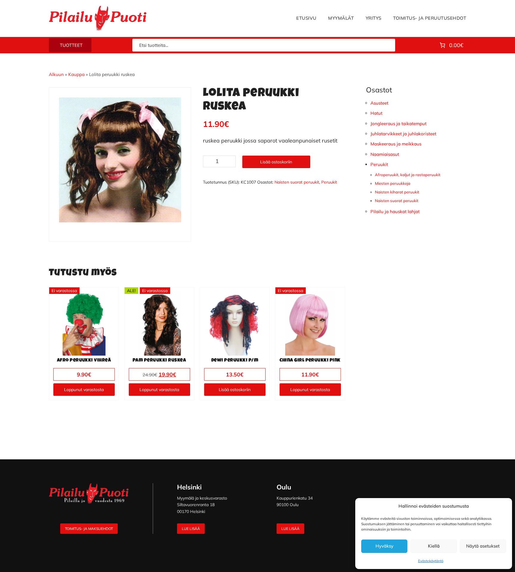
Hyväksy (384, 546)
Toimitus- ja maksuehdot (89, 528)
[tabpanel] (120, 160)
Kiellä (434, 546)
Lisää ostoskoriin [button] (235, 389)
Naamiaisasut (384, 154)
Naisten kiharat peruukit (397, 192)
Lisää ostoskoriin (276, 162)
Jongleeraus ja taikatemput (398, 123)
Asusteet (379, 103)
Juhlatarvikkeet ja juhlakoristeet (403, 134)
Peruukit (329, 182)
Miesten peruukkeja (392, 183)
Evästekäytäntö (430, 561)
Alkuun (56, 74)
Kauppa (76, 74)
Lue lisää (191, 528)
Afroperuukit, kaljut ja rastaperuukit (407, 174)
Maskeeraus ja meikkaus (395, 144)
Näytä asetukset (483, 546)
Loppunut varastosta (84, 389)
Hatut (376, 113)
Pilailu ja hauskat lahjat (395, 211)
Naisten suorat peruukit (296, 182)
